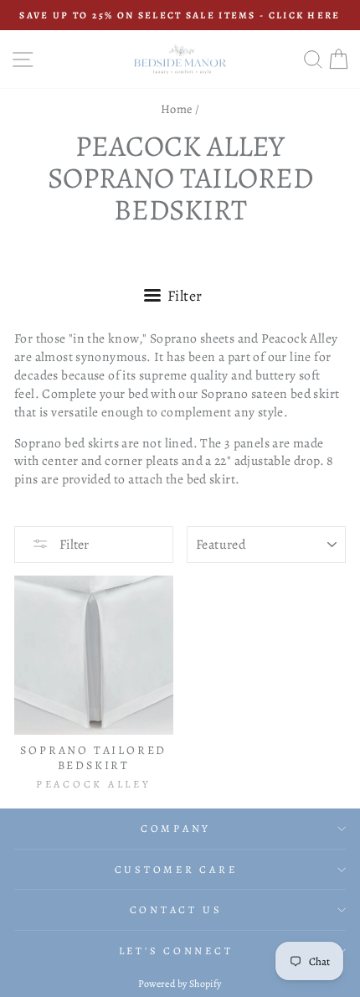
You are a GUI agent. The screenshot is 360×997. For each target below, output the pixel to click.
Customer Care (176, 869)
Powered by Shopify (179, 983)
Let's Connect (176, 950)
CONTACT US (176, 909)
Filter (73, 544)
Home (177, 109)
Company (176, 828)
